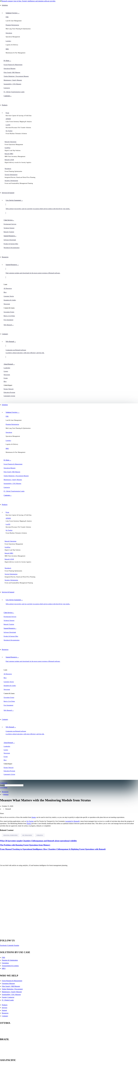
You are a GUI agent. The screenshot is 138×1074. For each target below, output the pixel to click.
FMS (7, 416)
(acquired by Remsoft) (72, 821)
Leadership (7, 368)
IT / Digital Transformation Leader (14, 92)
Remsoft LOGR (9, 159)
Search (2, 785)
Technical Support (9, 228)
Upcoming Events (9, 312)
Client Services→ (9, 220)
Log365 (8, 125)
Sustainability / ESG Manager (12, 84)
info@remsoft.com (6, 934)
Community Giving (9, 396)
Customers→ (8, 96)
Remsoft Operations (10, 142)
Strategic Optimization (11, 180)
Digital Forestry (11, 835)
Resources (5, 257)
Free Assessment (8, 320)
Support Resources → (12, 264)
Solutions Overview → (12, 412)
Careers (6, 371)
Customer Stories (9, 296)
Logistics (8, 440)
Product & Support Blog (11, 244)
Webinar (5, 794)
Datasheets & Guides (10, 300)
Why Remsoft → (9, 325)
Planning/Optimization (12, 424)
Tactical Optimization (11, 174)
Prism (7, 113)
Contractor (7, 88)
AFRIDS (8, 119)
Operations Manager (10, 468)
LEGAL (27, 1071)
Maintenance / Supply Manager (13, 479)
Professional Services (10, 224)
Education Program (9, 392)
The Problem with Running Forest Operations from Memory (25, 845)
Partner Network (8, 389)
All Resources (8, 288)
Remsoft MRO (9, 154)
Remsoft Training (9, 232)
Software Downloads (10, 240)
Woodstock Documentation (11, 247)
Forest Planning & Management (13, 464)
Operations (9, 432)
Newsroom (7, 304)
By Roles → (7, 460)
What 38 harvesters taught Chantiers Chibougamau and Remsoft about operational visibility (38, 841)
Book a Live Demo (9, 316)
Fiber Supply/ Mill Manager (12, 472)
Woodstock (8, 168)
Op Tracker (9, 131)
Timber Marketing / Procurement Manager (16, 476)
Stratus (34, 817)
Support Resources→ (10, 236)
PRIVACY (34, 1071)
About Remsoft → (9, 364)
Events (6, 378)
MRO (7, 448)
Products (4, 105)
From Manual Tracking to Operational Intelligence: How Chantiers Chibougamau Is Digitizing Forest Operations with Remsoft (53, 849)
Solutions (5, 405)
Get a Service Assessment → (14, 200)
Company (5, 334)
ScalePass (7, 148)
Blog (5, 292)
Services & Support (8, 193)
